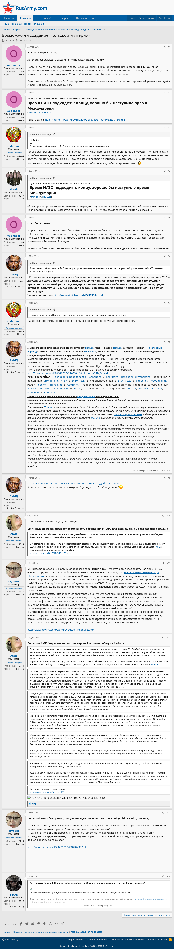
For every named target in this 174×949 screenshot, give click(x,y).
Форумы (25, 18)
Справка (151, 939)
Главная (9, 18)
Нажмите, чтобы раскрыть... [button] (99, 905)
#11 (168, 563)
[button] (53, 18)
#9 (169, 477)
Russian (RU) (11, 939)
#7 (169, 302)
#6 (169, 256)
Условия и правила (97, 939)
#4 (169, 171)
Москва (20, 547)
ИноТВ (154, 664)
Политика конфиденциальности (127, 939)
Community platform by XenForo (87, 946)
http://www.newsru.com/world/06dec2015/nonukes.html (61, 629)
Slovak (14, 189)
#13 (168, 812)
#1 (169, 46)
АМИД (14, 274)
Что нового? (43, 18)
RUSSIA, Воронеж (15, 286)
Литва (21, 198)
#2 (169, 92)
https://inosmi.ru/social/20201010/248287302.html (58, 847)
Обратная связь (76, 939)
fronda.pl (34, 112)
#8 (169, 341)
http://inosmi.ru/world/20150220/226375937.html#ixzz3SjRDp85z (85, 119)
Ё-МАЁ (14, 894)
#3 (169, 127)
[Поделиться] (164, 47)
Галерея (63, 18)
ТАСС (157, 546)
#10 (168, 515)
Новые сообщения (12, 23)
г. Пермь (19, 159)
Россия (20, 74)
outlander (9, 40)
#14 (168, 876)
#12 (168, 637)
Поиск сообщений (34, 23)
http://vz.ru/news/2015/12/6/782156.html (50, 553)
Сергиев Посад (16, 906)
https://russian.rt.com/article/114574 (48, 791)
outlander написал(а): (41, 134)
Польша (47, 112)
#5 (169, 217)
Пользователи (85, 18)
